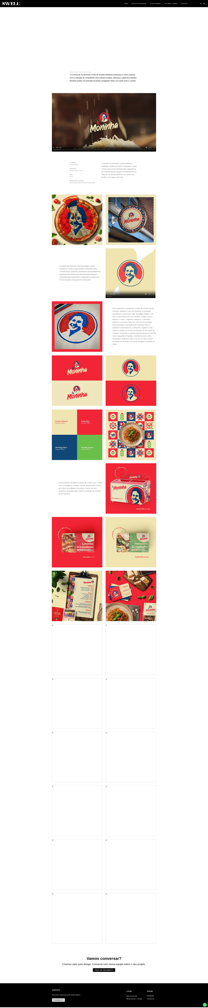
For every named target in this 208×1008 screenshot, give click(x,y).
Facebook (150, 999)
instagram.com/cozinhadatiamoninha (82, 182)
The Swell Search (171, 3)
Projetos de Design (139, 3)
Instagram (150, 995)
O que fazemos (155, 3)
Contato (184, 3)
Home (126, 3)
